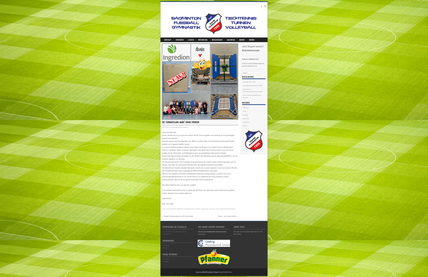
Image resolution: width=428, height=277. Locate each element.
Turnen (218, 209)
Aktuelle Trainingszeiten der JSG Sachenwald (177, 216)
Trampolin (212, 209)
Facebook (166, 259)
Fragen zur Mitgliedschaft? (250, 59)
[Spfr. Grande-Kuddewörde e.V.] (213, 34)
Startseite (167, 40)
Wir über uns (203, 40)
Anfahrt (242, 40)
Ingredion (198, 209)
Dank (192, 209)
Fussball (245, 115)
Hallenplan (231, 40)
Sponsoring (204, 209)
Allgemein (180, 209)
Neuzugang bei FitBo (249, 82)
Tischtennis (246, 122)
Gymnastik (246, 118)
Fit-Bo (244, 111)
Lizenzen (191, 40)
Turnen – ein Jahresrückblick (228, 216)
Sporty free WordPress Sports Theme (207, 272)
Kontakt (252, 40)
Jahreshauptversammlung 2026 (252, 85)
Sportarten (180, 40)
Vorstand (185, 127)
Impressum (166, 248)
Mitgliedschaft (217, 40)
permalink (232, 209)
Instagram (166, 261)
